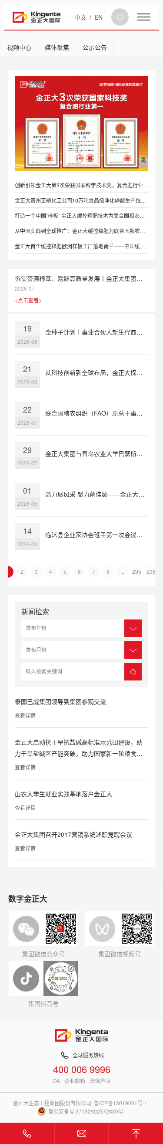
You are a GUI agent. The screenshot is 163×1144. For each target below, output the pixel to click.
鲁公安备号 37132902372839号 (85, 1111)
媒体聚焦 (57, 47)
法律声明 (100, 1080)
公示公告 (95, 47)
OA (56, 1080)
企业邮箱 (74, 1080)
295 (136, 571)
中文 (80, 17)
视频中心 (19, 47)
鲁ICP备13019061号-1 (120, 1103)
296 (151, 571)
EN (98, 17)
